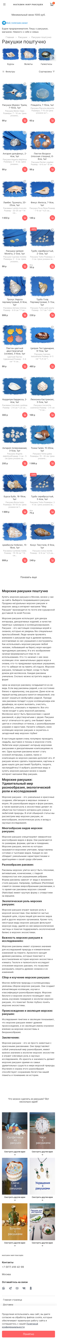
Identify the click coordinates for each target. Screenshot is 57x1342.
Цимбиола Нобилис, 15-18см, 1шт (14, 546)
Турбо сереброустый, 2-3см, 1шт (42, 252)
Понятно (28, 1334)
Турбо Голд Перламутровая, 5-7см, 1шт (42, 302)
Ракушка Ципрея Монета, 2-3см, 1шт (15, 252)
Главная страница (12, 1299)
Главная (10, 37)
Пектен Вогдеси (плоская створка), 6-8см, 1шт (42, 156)
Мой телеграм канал (17, 22)
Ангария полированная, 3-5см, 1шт (14, 449)
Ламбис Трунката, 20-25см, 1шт (14, 203)
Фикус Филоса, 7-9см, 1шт (42, 203)
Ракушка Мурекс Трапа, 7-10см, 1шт (14, 106)
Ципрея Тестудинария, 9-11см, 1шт (42, 349)
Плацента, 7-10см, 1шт (42, 105)
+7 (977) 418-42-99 (13, 1266)
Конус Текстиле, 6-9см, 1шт (42, 546)
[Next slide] (53, 58)
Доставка (8, 1304)
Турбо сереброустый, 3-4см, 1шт (42, 497)
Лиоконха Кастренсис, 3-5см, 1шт (42, 400)
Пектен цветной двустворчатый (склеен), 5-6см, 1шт (14, 351)
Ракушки (22, 37)
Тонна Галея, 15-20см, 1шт (42, 449)
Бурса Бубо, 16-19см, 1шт (15, 497)
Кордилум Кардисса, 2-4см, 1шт (14, 400)
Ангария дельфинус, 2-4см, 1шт (15, 155)
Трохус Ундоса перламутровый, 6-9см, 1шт (14, 302)
